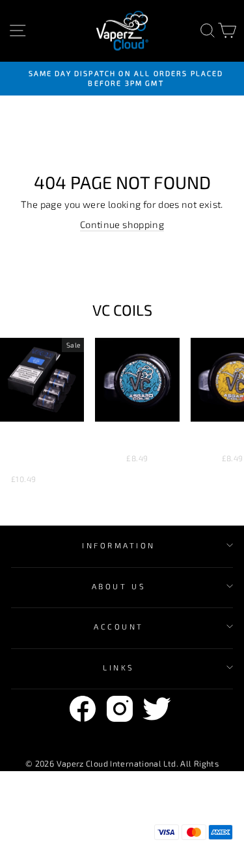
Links (119, 667)
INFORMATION (119, 545)
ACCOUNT (119, 626)
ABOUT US (119, 586)
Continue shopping (122, 224)
